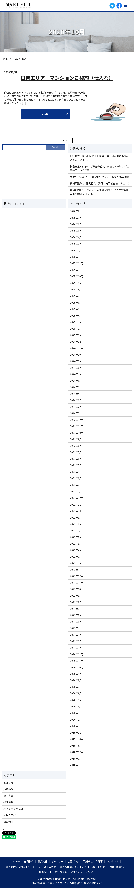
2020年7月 (76, 687)
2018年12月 (76, 752)
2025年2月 (76, 328)
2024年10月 (76, 354)
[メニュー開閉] (125, 5)
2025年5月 (76, 309)
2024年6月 (76, 380)
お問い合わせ (59, 871)
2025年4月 (76, 315)
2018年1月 (76, 765)
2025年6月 (76, 302)
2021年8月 (76, 602)
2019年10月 (76, 739)
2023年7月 (76, 452)
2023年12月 (76, 420)
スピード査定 (97, 866)
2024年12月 (76, 341)
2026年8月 (76, 211)
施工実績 (8, 795)
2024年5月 (76, 387)
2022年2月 (76, 563)
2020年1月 (76, 726)
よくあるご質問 (47, 866)
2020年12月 (76, 654)
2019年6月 (76, 745)
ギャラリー (57, 861)
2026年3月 (76, 244)
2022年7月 (76, 530)
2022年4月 (76, 550)
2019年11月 (76, 732)
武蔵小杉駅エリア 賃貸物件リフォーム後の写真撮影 (99, 176)
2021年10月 (76, 589)
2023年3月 (76, 478)
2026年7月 (76, 218)
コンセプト (113, 861)
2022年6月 (76, 537)
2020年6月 (76, 693)
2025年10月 (76, 276)
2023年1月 (76, 491)
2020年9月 (76, 674)
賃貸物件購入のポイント (73, 866)
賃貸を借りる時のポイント (20, 866)
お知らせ (8, 782)
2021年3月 (76, 635)
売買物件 (8, 789)
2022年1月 (76, 569)
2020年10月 (76, 667)
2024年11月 (76, 348)
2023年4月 (76, 472)
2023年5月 (76, 465)
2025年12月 (76, 263)
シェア (5, 829)
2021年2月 (76, 641)
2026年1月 (76, 257)
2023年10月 (76, 433)
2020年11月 (76, 661)
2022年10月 (76, 511)
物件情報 (8, 802)
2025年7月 (76, 296)
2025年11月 (76, 270)
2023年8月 (76, 445)
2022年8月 (76, 524)
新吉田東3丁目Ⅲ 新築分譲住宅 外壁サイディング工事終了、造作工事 (99, 168)
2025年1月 (76, 335)
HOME (5, 58)
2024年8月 (76, 367)
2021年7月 (76, 608)
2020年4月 (76, 706)
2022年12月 (76, 498)
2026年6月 (76, 224)
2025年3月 (76, 322)
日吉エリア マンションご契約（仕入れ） (67, 77)
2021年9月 (76, 595)
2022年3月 (76, 556)
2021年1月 (76, 647)
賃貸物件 (8, 822)
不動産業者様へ (117, 866)
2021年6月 (76, 615)
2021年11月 (76, 582)
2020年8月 (76, 680)
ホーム (16, 861)
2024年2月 (76, 406)
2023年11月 (76, 426)
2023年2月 (76, 485)
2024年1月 (76, 413)
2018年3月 (76, 758)
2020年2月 (76, 719)
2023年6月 (76, 459)
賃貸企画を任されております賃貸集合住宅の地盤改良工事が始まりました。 (99, 191)
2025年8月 (76, 289)
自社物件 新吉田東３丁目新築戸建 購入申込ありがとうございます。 (99, 158)
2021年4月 (76, 628)
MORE (45, 113)
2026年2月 (76, 250)
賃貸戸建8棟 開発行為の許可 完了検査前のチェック (100, 183)
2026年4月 (76, 237)
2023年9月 (76, 439)
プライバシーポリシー (83, 871)
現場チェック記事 (13, 808)
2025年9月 (76, 283)
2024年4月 (76, 393)
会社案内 (44, 871)
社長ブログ (9, 815)
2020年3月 (76, 713)
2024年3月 (76, 400)
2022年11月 (76, 504)
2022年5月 (76, 543)
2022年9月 (76, 517)
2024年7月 (76, 374)
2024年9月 (76, 361)
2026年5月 (76, 230)
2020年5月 (76, 700)
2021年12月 (76, 576)
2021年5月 (76, 621)
